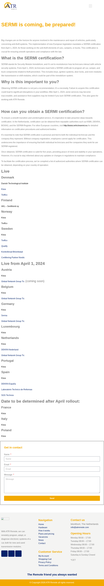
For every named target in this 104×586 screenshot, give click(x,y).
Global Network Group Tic (12, 281)
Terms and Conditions (48, 565)
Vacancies (43, 537)
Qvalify (4, 246)
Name (7, 454)
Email (7, 464)
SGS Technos (7, 395)
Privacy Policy (44, 562)
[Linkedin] (11, 553)
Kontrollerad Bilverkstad (12, 252)
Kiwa (3, 189)
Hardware (42, 527)
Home (41, 524)
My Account (43, 556)
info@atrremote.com (80, 527)
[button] (90, 6)
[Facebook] (4, 553)
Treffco (4, 195)
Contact (41, 543)
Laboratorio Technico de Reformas (16, 389)
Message (8, 475)
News (41, 540)
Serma (4, 315)
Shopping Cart (44, 559)
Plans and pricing (46, 534)
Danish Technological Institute (14, 183)
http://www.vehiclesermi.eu (76, 125)
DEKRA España (8, 384)
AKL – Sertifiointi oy (10, 206)
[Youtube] (18, 553)
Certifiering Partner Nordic (13, 257)
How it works (44, 531)
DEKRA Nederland (9, 350)
